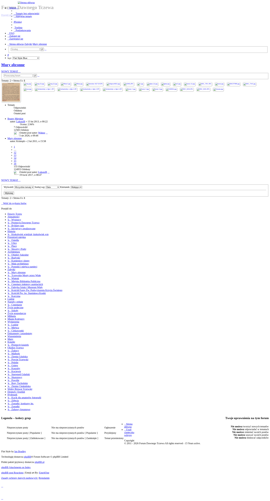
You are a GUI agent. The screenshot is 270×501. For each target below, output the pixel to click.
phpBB (27, 456)
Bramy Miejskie (15, 118)
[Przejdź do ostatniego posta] (47, 132)
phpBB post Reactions (12, 472)
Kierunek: (65, 187)
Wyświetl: (9, 187)
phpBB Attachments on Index (16, 467)
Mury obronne (13, 65)
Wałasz (41, 132)
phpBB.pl (39, 462)
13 (15, 155)
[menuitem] (26, 13)
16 (15, 163)
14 (15, 158)
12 (15, 152)
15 (15, 161)
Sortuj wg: (40, 187)
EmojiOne (44, 472)
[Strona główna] (135, 2)
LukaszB (20, 121)
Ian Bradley (20, 451)
